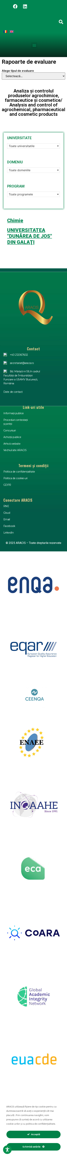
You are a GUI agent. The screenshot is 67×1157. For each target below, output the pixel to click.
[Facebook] (15, 6)
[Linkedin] (25, 6)
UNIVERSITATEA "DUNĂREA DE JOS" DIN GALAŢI (29, 236)
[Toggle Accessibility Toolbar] (7, 1149)
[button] (34, 45)
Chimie (15, 220)
